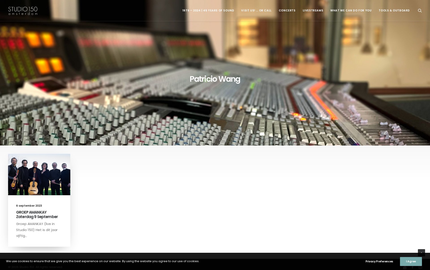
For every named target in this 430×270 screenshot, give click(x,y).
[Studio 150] (23, 10)
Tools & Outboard (394, 10)
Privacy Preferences (379, 261)
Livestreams (313, 10)
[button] (420, 10)
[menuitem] (208, 10)
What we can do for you (351, 10)
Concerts (287, 10)
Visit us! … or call (256, 10)
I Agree (411, 261)
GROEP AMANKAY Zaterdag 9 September (37, 214)
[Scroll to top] (421, 252)
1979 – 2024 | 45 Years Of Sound (208, 10)
